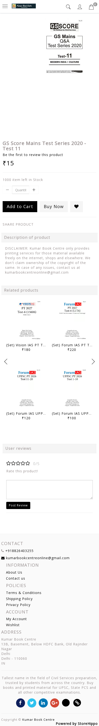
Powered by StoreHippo (77, 723)
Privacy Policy (18, 604)
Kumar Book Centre (38, 719)
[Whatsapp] (66, 702)
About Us (14, 572)
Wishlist (13, 625)
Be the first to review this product (33, 154)
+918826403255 (19, 550)
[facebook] (20, 702)
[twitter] (31, 702)
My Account (16, 619)
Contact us (15, 578)
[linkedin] (43, 702)
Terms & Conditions (24, 592)
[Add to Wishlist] (76, 206)
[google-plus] (54, 702)
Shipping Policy (19, 598)
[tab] (69, 7)
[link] (77, 702)
